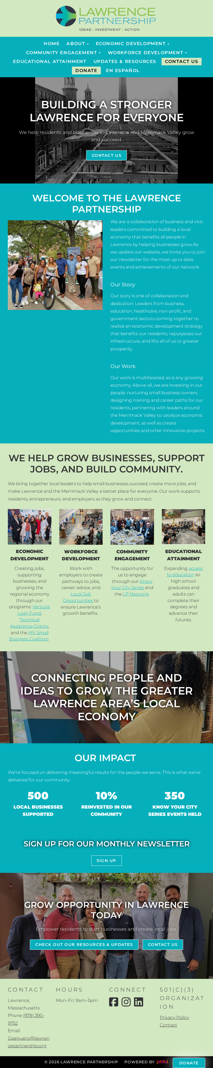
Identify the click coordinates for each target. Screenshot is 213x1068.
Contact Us (106, 155)
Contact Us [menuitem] (181, 61)
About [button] (75, 43)
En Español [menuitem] (123, 70)
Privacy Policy (174, 1017)
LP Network (136, 594)
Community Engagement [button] (61, 52)
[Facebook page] (113, 1002)
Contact (168, 1025)
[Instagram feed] (126, 1002)
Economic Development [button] (131, 43)
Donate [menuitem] (86, 70)
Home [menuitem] (51, 43)
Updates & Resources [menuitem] (125, 61)
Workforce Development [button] (145, 52)
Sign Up (106, 860)
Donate (189, 1062)
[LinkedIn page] (138, 1002)
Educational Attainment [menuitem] (49, 61)
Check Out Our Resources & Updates (84, 944)
